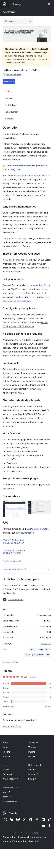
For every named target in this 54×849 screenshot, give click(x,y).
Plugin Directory (10, 12)
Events (31, 769)
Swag (32, 779)
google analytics (43, 649)
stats (48, 655)
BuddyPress (10, 801)
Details (8, 91)
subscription (21, 175)
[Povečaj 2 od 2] (48, 504)
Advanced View (10, 662)
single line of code (41, 285)
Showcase (33, 742)
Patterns (32, 756)
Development (11, 112)
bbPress (8, 796)
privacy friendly (38, 655)
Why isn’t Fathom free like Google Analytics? (13, 541)
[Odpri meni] (50, 4)
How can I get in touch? (14, 569)
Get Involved (34, 765)
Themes (32, 747)
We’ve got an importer (13, 260)
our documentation (25, 532)
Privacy (6, 756)
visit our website (42, 529)
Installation (10, 105)
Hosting (6, 751)
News (5, 747)
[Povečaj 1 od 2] (22, 504)
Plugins (31, 751)
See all (48, 706)
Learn (5, 765)
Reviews (9, 98)
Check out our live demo (18, 165)
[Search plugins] (30, 21)
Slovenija (13, 813)
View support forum (12, 726)
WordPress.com (11, 787)
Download (9, 81)
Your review (8, 706)
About (5, 742)
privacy (27, 655)
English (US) (46, 643)
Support (9, 118)
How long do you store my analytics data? (14, 551)
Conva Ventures (13, 74)
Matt (6, 792)
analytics (32, 649)
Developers (8, 774)
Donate (33, 774)
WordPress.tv (10, 779)
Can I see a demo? (12, 561)
